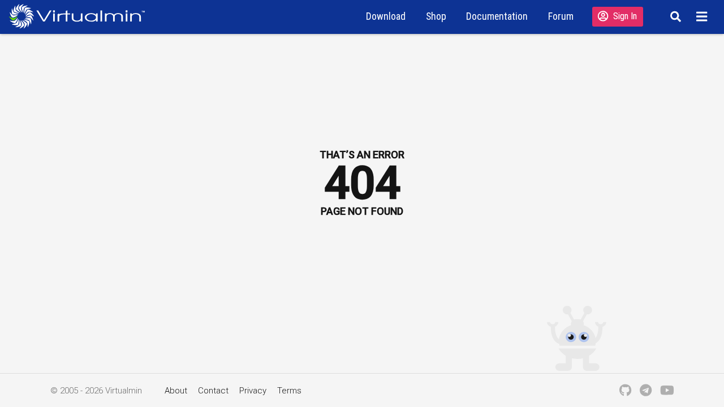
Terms (289, 391)
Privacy (252, 391)
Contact (213, 391)
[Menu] (703, 16)
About (176, 391)
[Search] (674, 16)
